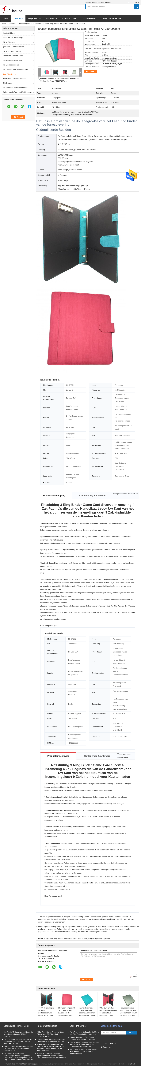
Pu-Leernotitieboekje (11, 65)
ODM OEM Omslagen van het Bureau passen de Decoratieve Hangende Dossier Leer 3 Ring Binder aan (108, 1013)
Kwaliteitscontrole (70, 19)
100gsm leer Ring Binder (53, 939)
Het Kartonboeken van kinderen (15, 79)
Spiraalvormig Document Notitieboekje (17, 92)
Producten (18, 19)
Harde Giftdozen (9, 33)
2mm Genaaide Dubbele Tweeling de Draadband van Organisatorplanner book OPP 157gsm (18, 1041)
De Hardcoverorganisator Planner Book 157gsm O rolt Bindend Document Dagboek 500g (18, 1049)
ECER (132, 1064)
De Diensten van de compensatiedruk (17, 69)
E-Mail (104, 1044)
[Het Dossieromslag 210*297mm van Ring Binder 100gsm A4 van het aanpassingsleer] (129, 1000)
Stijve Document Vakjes (12, 51)
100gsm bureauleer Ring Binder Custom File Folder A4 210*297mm (83, 1038)
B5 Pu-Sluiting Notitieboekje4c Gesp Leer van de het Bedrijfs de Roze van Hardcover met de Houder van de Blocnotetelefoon (50, 1047)
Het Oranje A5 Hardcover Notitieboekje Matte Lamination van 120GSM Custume (18, 1034)
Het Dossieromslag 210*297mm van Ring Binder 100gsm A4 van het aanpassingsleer (128, 1011)
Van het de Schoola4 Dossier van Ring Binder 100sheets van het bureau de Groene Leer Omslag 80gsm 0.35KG (87, 1014)
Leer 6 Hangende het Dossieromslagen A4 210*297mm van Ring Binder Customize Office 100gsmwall (84, 1044)
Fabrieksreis (51, 19)
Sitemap (112, 1044)
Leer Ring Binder (25, 24)
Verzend (131, 1033)
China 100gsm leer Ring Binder (28, 1064)
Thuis (4, 24)
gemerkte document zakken (13, 47)
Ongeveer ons (34, 19)
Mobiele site (107, 1047)
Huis (6, 19)
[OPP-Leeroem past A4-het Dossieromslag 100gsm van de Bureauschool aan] (67, 1000)
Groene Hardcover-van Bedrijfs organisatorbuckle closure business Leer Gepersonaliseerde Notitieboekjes (51, 1056)
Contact (92, 71)
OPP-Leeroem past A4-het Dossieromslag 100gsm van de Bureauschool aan (66, 1011)
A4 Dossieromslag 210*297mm (75, 939)
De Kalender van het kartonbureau (16, 88)
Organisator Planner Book (13, 60)
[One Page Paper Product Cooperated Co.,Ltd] (12, 10)
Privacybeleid (10, 1064)
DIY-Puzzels (7, 83)
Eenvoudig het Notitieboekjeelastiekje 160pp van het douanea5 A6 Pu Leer (51, 1040)
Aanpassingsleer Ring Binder (99, 939)
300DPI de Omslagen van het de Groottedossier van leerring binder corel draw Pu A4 (46, 1013)
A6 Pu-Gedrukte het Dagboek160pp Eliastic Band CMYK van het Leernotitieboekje (50, 1034)
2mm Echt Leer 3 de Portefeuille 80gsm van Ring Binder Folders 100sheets (84, 1033)
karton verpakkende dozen (13, 56)
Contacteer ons (89, 19)
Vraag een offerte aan (111, 19)
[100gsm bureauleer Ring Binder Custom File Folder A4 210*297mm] (59, 47)
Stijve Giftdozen (9, 42)
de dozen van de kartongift (13, 38)
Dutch (135, 2)
